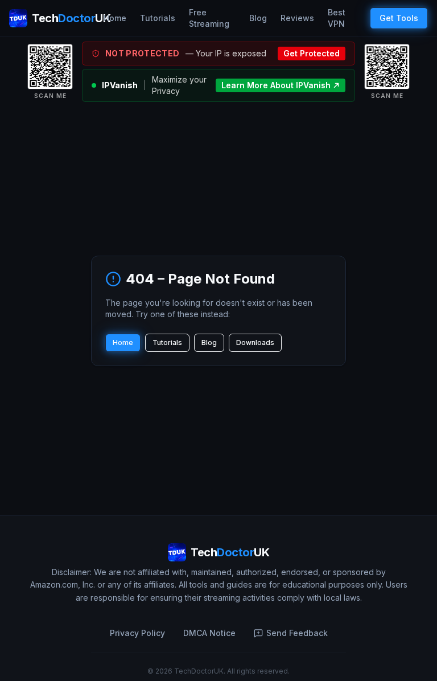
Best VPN (336, 17)
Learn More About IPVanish (276, 85)
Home (115, 18)
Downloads (255, 342)
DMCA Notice (209, 633)
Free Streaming (209, 17)
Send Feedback (297, 633)
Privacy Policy (137, 633)
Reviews (297, 18)
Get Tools (399, 18)
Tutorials (157, 18)
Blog (258, 18)
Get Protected (311, 53)
